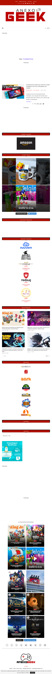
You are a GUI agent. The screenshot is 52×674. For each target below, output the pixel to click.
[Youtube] (25, 3)
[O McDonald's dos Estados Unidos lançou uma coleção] (35, 536)
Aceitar (32, 672)
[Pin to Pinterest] (37, 103)
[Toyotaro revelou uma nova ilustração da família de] (17, 581)
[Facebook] (7, 645)
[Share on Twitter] (35, 103)
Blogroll (30, 1)
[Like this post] (32, 103)
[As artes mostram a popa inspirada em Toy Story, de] (17, 604)
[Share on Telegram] (43, 103)
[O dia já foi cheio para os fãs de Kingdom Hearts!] (35, 627)
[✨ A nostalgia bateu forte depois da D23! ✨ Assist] (35, 581)
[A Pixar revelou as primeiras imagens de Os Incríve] (17, 627)
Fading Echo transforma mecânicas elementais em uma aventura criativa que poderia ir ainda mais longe (13, 350)
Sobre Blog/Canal (22, 1)
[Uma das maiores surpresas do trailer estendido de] (35, 604)
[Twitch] (31, 3)
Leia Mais (28, 101)
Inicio (16, 1)
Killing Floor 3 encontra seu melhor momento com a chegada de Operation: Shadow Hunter (38, 328)
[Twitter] (12, 645)
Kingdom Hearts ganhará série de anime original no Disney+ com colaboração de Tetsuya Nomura (38, 349)
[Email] (27, 3)
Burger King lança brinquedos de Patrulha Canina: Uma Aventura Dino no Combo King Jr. (13, 328)
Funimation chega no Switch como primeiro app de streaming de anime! (38, 86)
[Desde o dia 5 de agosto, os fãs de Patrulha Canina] (17, 536)
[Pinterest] (23, 3)
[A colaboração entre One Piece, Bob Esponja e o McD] (17, 558)
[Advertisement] (26, 43)
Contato (35, 1)
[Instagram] (16, 645)
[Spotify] (29, 3)
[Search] (45, 28)
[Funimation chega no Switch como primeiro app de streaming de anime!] (13, 91)
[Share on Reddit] (40, 103)
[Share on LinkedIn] (38, 103)
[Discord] (33, 3)
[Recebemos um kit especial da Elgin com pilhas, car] (35, 558)
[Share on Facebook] (34, 103)
